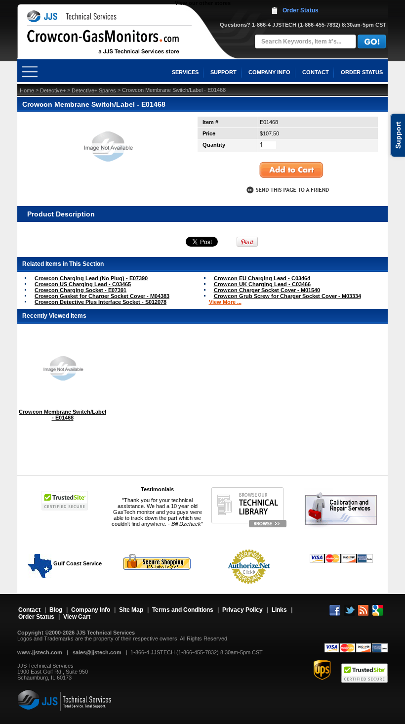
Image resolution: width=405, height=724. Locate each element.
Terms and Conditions (182, 609)
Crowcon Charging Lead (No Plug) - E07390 (91, 278)
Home (27, 90)
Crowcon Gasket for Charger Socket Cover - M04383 (102, 296)
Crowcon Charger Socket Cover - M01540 (267, 290)
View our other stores (203, 3)
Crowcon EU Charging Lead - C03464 (262, 278)
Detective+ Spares (94, 90)
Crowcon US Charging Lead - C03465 (83, 284)
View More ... (225, 302)
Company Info (90, 609)
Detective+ (53, 90)
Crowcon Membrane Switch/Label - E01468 (62, 415)
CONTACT (315, 72)
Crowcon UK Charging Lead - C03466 (262, 284)
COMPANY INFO (269, 72)
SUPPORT (223, 72)
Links (279, 609)
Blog (55, 609)
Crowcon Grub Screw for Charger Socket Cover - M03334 (287, 296)
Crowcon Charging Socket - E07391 (80, 290)
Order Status (301, 10)
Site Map (131, 609)
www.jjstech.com (39, 652)
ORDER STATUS (362, 72)
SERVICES (185, 72)
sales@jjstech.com (97, 652)
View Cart (76, 616)
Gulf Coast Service (77, 563)
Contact (29, 609)
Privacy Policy (242, 609)
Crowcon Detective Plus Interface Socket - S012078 (100, 302)
